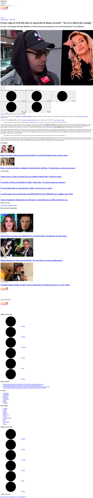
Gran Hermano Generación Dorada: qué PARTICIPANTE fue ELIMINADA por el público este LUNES (37, 194)
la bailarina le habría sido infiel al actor (30, 120)
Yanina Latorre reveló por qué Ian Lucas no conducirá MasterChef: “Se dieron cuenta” (31, 176)
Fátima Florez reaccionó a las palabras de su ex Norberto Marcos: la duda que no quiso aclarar (34, 236)
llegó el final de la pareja (59, 120)
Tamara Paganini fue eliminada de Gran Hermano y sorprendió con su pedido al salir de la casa (34, 200)
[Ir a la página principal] (11, 16)
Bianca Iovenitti (13, 205)
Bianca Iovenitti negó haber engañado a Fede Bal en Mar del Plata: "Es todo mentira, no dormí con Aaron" (38, 168)
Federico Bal (7, 205)
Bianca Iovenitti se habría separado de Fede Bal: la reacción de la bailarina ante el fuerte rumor (34, 155)
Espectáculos (12, 19)
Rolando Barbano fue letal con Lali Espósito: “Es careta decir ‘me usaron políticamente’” (32, 260)
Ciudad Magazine (4, 19)
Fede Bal (2, 205)
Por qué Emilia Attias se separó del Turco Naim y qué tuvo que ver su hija (26, 188)
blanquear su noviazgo (83, 116)
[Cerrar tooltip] (24, 114)
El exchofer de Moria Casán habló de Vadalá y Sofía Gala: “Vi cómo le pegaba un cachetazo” (33, 182)
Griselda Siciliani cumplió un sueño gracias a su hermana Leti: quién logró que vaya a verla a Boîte (35, 285)
